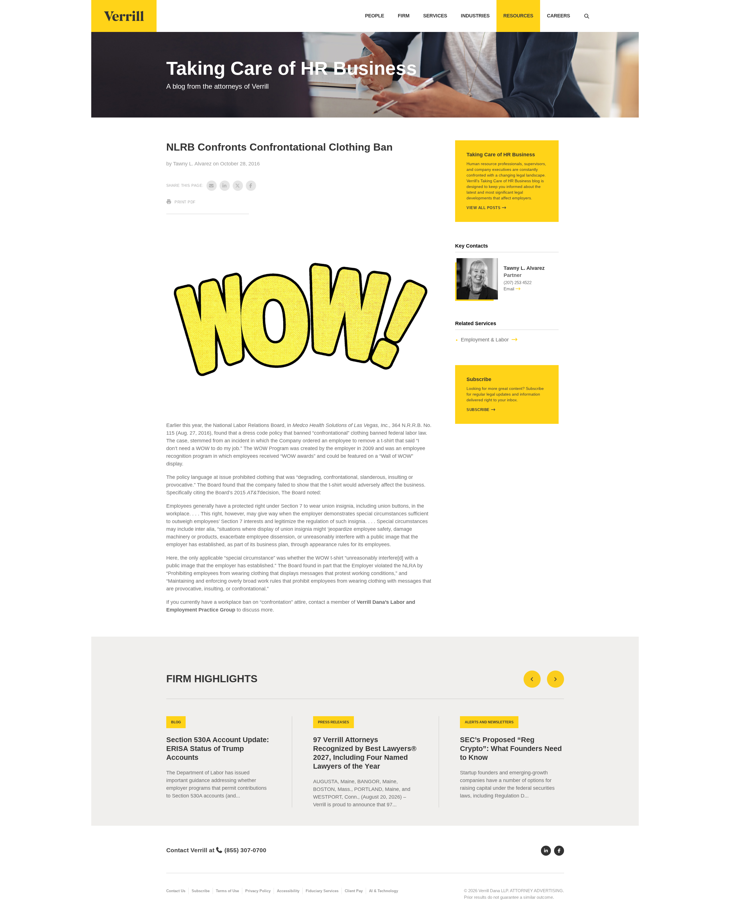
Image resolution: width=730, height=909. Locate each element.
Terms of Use (227, 891)
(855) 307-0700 (245, 850)
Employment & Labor (485, 340)
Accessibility (288, 891)
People (374, 16)
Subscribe (478, 410)
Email (509, 288)
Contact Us (175, 891)
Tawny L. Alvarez (193, 164)
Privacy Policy (258, 891)
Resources (518, 16)
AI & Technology (383, 891)
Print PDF (184, 202)
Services (435, 16)
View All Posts (483, 208)
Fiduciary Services (322, 891)
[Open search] (587, 16)
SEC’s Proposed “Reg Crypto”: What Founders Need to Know (511, 748)
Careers (558, 16)
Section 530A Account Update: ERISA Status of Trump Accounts (217, 748)
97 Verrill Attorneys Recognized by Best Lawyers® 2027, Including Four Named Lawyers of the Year (364, 753)
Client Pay (354, 891)
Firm (403, 16)
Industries (475, 16)
